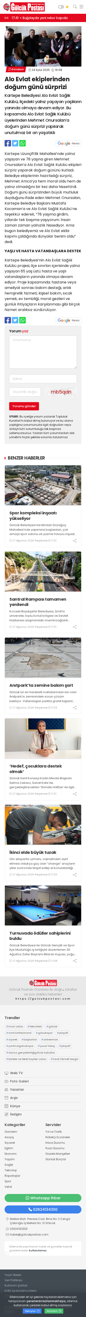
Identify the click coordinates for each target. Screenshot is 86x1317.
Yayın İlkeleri (13, 1275)
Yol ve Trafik (53, 1132)
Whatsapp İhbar (45, 1198)
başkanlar (29, 1039)
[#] (43, 983)
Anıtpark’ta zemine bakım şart (41, 685)
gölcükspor (44, 1033)
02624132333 (19, 1229)
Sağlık (9, 1165)
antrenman (49, 1039)
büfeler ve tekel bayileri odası (26, 1059)
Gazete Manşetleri (57, 1154)
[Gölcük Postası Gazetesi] (23, 7)
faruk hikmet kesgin (64, 1059)
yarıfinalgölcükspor (19, 1046)
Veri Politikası (13, 1280)
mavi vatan (14, 1026)
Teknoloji (11, 1170)
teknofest (35, 1026)
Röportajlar (12, 1176)
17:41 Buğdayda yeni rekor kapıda (40, 18)
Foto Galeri (19, 1081)
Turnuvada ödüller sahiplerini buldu (40, 935)
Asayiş (9, 1137)
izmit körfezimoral (18, 1033)
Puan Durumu (54, 1148)
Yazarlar (16, 1089)
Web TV (16, 1073)
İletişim (15, 1114)
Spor (8, 1181)
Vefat (8, 1187)
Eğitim (9, 1148)
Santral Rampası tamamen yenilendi (37, 602)
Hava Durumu (55, 1143)
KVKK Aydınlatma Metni (21, 1291)
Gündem (17, 69)
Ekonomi (11, 1154)
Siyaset (10, 1143)
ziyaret (11, 1039)
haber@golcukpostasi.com (29, 1234)
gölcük (51, 1026)
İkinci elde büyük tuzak (32, 852)
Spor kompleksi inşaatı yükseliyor (32, 515)
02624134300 (45, 1209)
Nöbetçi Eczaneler (57, 1137)
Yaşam (10, 1159)
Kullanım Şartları (16, 1285)
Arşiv (13, 1098)
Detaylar (30, 1311)
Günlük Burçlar (55, 1159)
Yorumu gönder (24, 406)
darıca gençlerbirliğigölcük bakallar (30, 1052)
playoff (62, 1033)
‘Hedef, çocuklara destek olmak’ (35, 768)
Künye (14, 1106)
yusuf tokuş (46, 1046)
